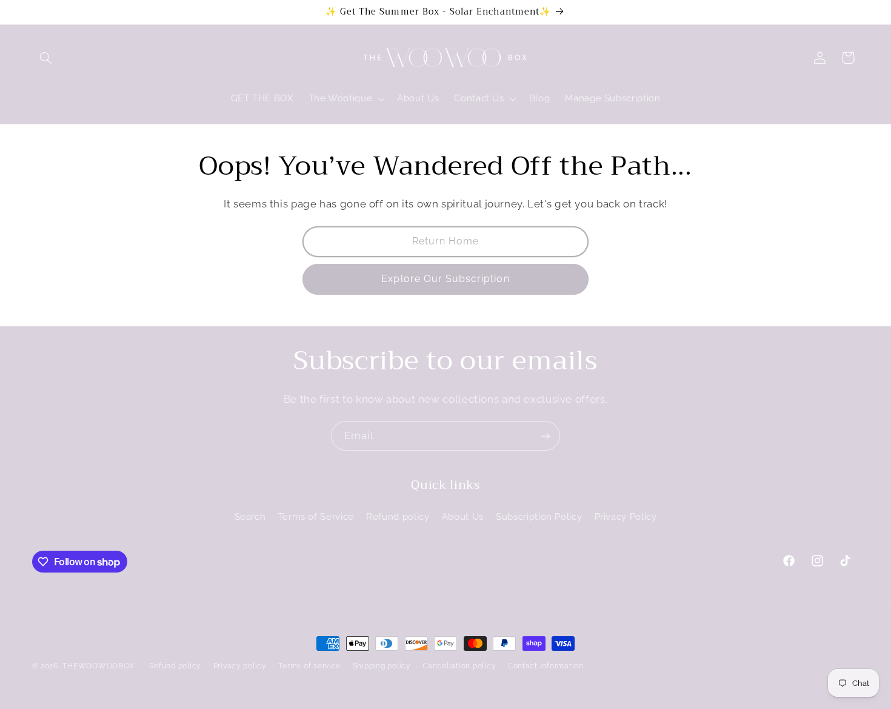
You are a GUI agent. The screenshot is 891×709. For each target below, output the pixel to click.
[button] (46, 58)
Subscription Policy (539, 516)
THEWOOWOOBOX (98, 666)
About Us (463, 516)
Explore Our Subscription (445, 278)
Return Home (445, 241)
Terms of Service (316, 516)
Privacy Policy (626, 516)
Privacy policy (240, 666)
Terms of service (309, 666)
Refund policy (397, 516)
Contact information (546, 666)
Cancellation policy (459, 666)
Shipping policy (382, 666)
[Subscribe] (545, 436)
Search (250, 516)
